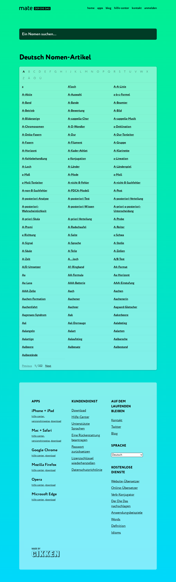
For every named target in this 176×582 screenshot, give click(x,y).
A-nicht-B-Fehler (78, 182)
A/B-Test (119, 259)
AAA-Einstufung (124, 283)
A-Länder (74, 166)
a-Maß (26, 174)
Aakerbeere (121, 315)
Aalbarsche (121, 339)
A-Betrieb (28, 110)
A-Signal (27, 243)
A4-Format (120, 267)
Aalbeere (28, 347)
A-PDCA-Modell (78, 190)
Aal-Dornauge (77, 323)
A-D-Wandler (76, 126)
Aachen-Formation (34, 299)
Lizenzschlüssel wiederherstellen (83, 460)
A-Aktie (27, 94)
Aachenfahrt (29, 307)
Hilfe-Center (121, 8)
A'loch (72, 86)
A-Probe (119, 219)
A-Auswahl (75, 94)
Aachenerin (121, 299)
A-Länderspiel (122, 166)
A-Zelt (26, 259)
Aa (23, 275)
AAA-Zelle (29, 291)
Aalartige (28, 339)
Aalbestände (30, 355)
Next (48, 366)
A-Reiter (119, 227)
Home (91, 8)
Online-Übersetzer (124, 488)
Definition (118, 526)
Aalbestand (121, 347)
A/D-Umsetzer (31, 267)
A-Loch (26, 166)
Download (56, 421)
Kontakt (137, 8)
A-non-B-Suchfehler (34, 190)
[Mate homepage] (35, 8)
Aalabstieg (120, 323)
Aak (70, 315)
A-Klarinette (121, 150)
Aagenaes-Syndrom (34, 315)
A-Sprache (74, 243)
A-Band (26, 102)
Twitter (116, 427)
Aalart (72, 331)
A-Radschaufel (77, 227)
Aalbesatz (74, 347)
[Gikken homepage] (46, 552)
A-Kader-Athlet (77, 150)
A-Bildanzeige (31, 118)
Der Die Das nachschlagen (121, 503)
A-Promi (27, 227)
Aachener (74, 299)
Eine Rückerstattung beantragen (86, 437)
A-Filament (75, 142)
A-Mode (73, 174)
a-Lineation (121, 158)
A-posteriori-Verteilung (128, 198)
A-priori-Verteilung (80, 219)
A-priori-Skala (31, 219)
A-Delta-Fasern (31, 134)
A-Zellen (119, 251)
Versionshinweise (41, 421)
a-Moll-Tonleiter (32, 182)
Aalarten (119, 331)
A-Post (118, 190)
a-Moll (118, 174)
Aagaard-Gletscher (125, 307)
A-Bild (118, 110)
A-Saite (72, 235)
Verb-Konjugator (122, 495)
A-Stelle (119, 243)
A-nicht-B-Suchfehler (127, 182)
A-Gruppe (120, 142)
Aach (71, 291)
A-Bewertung (76, 110)
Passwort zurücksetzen (81, 449)
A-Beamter (120, 102)
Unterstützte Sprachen (81, 426)
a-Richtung (29, 235)
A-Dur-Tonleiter (124, 134)
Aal (24, 323)
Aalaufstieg (75, 339)
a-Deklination (122, 126)
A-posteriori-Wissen (81, 206)
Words (115, 519)
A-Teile (72, 251)
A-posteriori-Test (79, 198)
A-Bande (73, 102)
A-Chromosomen (33, 126)
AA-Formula (75, 275)
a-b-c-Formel (122, 94)
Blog (108, 8)
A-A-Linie (120, 86)
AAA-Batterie (76, 283)
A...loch (73, 259)
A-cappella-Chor (78, 118)
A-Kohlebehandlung (34, 158)
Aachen (118, 291)
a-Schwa (119, 235)
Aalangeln (28, 331)
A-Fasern (27, 142)
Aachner (73, 307)
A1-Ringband (76, 267)
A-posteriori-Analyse (35, 198)
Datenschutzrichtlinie (87, 470)
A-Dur (72, 134)
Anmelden (150, 8)
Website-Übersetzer (125, 481)
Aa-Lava (27, 283)
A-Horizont (29, 150)
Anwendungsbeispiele (126, 513)
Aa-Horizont (122, 275)
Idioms (116, 533)
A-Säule (27, 251)
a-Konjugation (77, 158)
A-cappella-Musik (125, 118)
